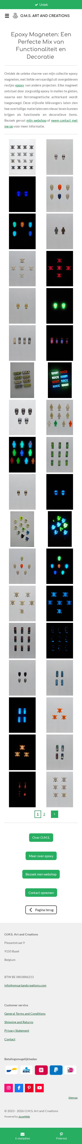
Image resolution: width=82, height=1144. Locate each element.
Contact (9, 1039)
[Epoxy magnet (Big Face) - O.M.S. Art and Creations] (60, 194)
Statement (22, 1030)
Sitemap (73, 1097)
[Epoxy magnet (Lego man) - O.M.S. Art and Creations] (60, 231)
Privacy (9, 1030)
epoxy (19, 85)
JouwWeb (24, 1116)
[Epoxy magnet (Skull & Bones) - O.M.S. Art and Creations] (22, 157)
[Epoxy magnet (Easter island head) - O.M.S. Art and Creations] (22, 342)
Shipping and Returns (18, 1022)
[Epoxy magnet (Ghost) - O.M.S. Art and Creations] (22, 529)
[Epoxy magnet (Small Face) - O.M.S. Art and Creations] (22, 566)
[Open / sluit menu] (7, 15)
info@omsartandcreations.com (25, 985)
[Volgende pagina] (54, 814)
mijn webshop (36, 120)
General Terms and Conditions (24, 1013)
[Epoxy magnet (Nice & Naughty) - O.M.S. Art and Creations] (22, 380)
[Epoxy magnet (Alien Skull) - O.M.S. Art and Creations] (60, 157)
